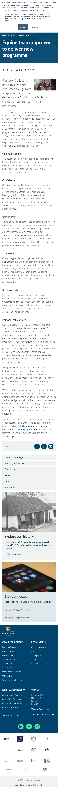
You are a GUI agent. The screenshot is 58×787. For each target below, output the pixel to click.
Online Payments (38, 647)
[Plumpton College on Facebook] (29, 726)
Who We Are (7, 676)
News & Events (8, 655)
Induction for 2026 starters (43, 663)
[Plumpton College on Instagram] (37, 726)
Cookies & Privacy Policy (13, 703)
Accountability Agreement (13, 695)
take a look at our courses (34, 426)
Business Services (9, 647)
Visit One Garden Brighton (42, 714)
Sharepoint (36, 655)
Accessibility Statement (12, 699)
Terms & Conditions (10, 715)
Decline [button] (35, 27)
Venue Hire (7, 668)
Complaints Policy (10, 707)
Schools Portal (8, 659)
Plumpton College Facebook (17, 610)
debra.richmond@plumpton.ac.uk (26, 429)
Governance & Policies (12, 680)
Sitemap (5, 711)
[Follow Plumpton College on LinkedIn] (21, 726)
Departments (8, 651)
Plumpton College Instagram (17, 617)
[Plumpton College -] (8, 631)
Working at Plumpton (11, 672)
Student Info (7, 663)
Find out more (14, 554)
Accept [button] (22, 27)
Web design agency (23, 785)
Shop (33, 659)
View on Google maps (40, 709)
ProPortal (35, 651)
